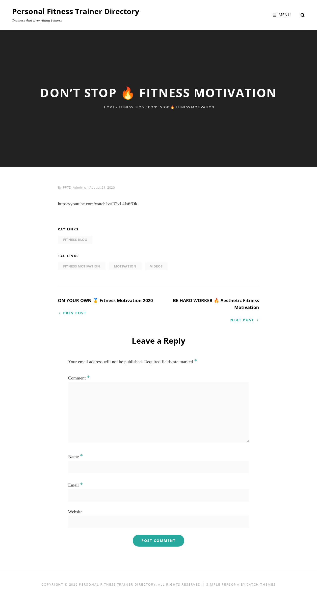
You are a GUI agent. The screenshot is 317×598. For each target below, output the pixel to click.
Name (75, 456)
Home (109, 107)
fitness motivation (81, 266)
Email (75, 485)
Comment (79, 378)
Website (75, 511)
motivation (125, 266)
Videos (156, 266)
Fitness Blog (131, 107)
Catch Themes (260, 584)
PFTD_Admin (73, 187)
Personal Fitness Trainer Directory (75, 11)
